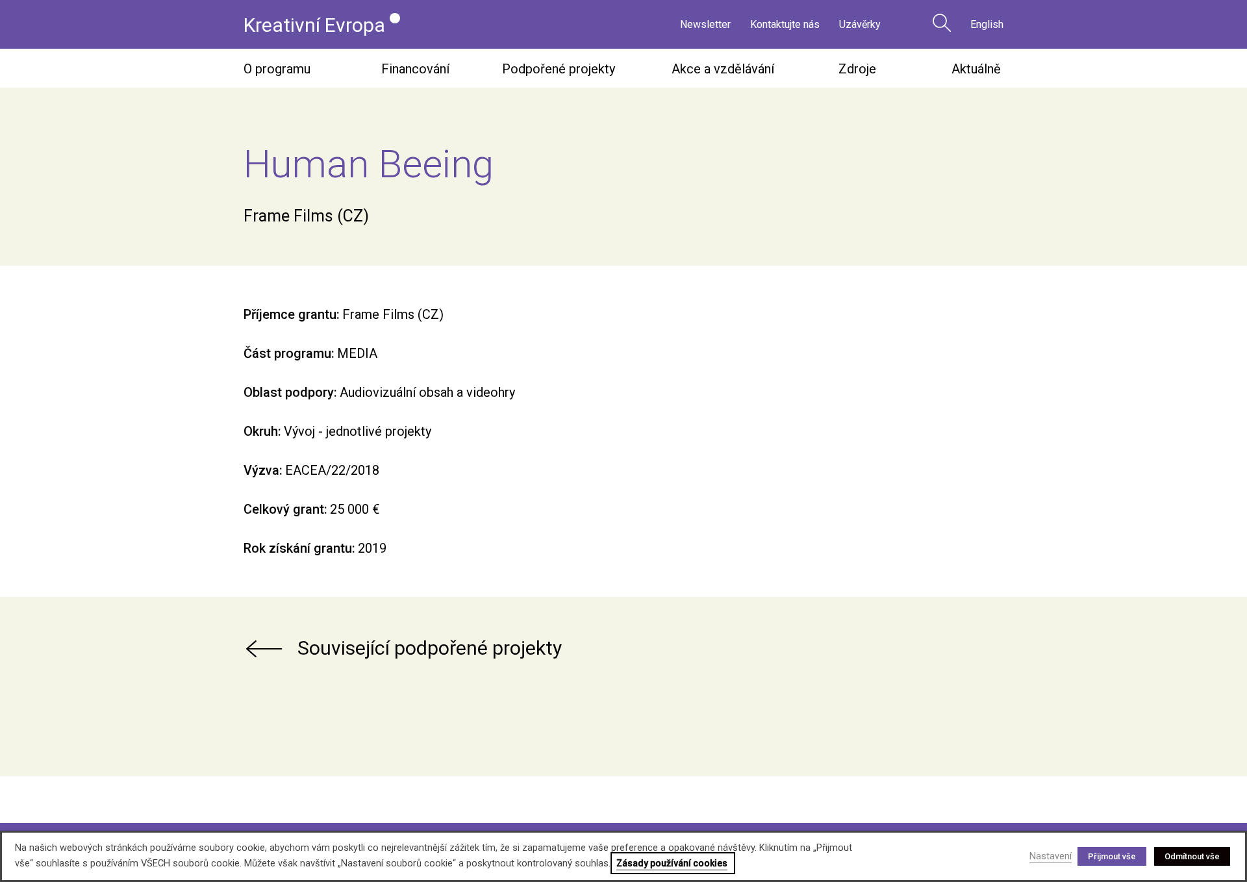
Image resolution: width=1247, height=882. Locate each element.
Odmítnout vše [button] (1192, 856)
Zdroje (857, 69)
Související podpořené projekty (429, 647)
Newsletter (705, 24)
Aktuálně (976, 69)
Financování (415, 69)
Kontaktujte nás (785, 24)
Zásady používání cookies (671, 863)
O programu (277, 69)
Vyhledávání (942, 23)
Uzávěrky (860, 24)
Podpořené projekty (558, 69)
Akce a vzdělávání (723, 69)
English (986, 24)
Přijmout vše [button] (1112, 856)
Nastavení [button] (1050, 856)
